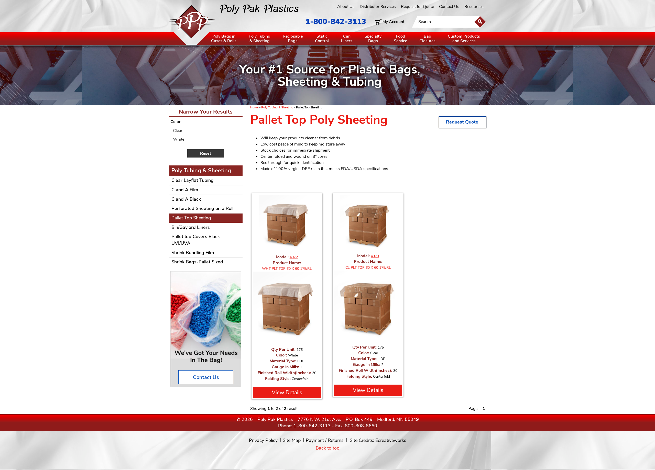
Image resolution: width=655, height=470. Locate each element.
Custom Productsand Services (464, 38)
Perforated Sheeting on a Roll (202, 208)
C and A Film (184, 190)
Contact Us (449, 6)
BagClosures (427, 38)
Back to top (327, 448)
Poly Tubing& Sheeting (259, 38)
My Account (394, 22)
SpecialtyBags (373, 38)
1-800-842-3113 (335, 21)
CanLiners (346, 38)
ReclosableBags (293, 38)
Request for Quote (417, 6)
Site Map (292, 440)
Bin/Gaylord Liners (190, 227)
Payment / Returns (325, 440)
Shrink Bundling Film (192, 253)
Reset (205, 153)
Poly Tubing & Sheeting (277, 107)
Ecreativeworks (390, 440)
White (178, 139)
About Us (346, 6)
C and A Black (186, 199)
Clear (177, 130)
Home (254, 107)
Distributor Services (378, 6)
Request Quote (462, 122)
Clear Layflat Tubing (192, 180)
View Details (287, 392)
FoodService (400, 38)
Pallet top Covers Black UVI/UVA (195, 239)
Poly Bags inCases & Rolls (223, 38)
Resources (474, 6)
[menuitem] (205, 130)
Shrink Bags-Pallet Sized (197, 262)
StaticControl (322, 38)
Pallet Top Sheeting (191, 218)
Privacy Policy (263, 440)
